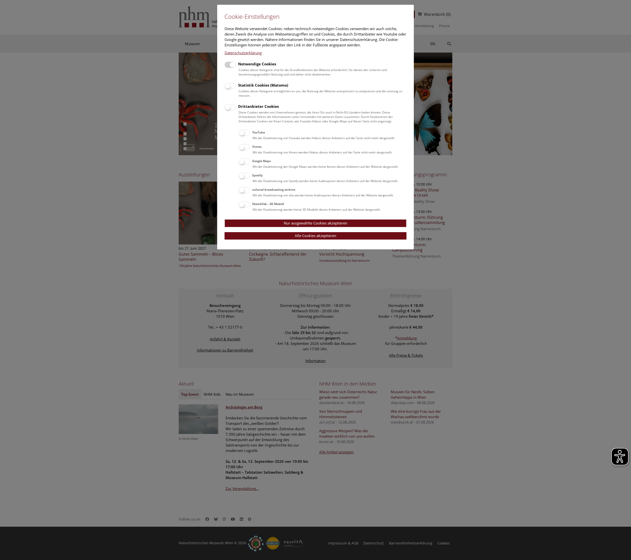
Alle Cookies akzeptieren (315, 235)
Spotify (257, 175)
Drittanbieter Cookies (258, 106)
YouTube (258, 132)
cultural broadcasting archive (273, 189)
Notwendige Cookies (257, 63)
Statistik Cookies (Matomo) (263, 85)
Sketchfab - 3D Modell (268, 204)
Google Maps (261, 161)
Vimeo (257, 147)
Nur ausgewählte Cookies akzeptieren (315, 223)
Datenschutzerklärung (243, 52)
